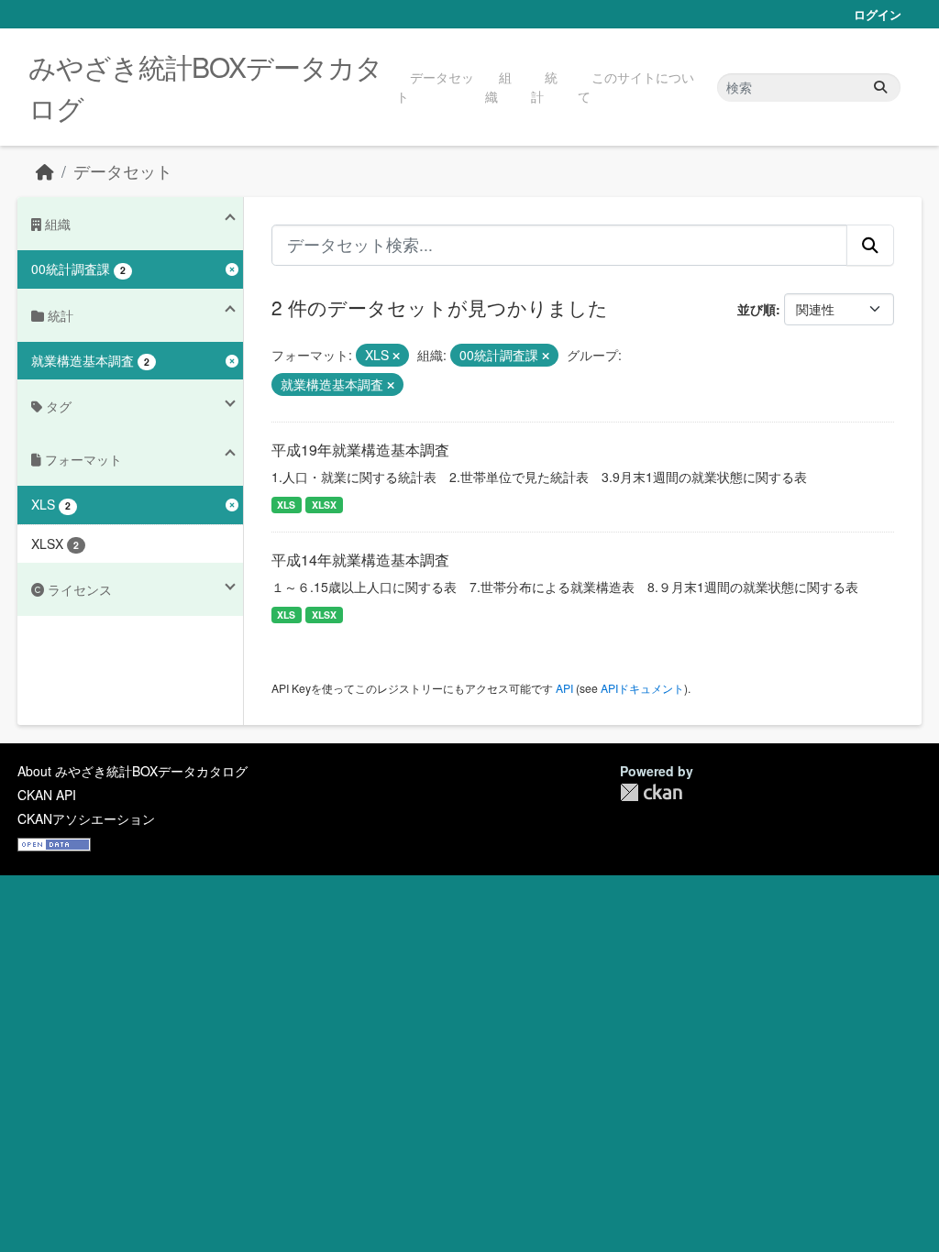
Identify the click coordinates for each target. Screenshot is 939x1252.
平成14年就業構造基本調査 (360, 559)
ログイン (877, 14)
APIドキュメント (642, 688)
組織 (498, 86)
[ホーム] (45, 170)
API (564, 688)
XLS (286, 504)
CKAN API (46, 794)
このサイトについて (636, 86)
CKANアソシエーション (86, 818)
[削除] (396, 355)
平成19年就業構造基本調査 (360, 449)
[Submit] (880, 87)
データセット (435, 86)
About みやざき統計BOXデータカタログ (132, 771)
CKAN (651, 792)
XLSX (324, 504)
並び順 (756, 309)
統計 (544, 86)
